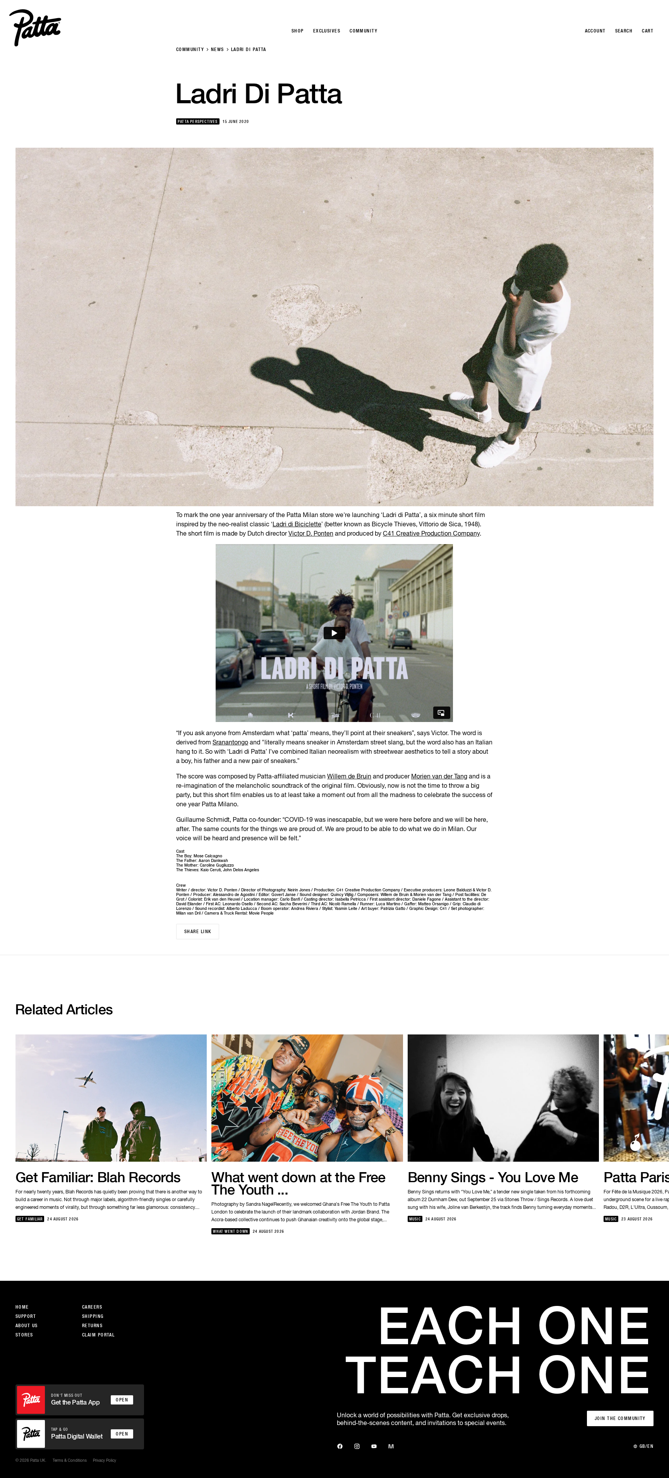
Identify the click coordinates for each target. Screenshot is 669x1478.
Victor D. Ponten (310, 533)
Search (624, 31)
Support (25, 1316)
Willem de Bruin (349, 776)
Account (595, 31)
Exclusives (326, 31)
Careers (92, 1307)
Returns (92, 1325)
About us (26, 1325)
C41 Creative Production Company (431, 533)
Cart (648, 31)
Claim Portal (98, 1335)
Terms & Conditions (70, 1460)
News (217, 49)
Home (22, 1307)
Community (190, 49)
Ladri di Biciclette (297, 524)
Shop (298, 31)
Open (122, 1400)
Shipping (93, 1316)
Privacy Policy (104, 1460)
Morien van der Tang (439, 776)
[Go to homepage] (35, 27)
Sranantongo (230, 742)
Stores (24, 1335)
